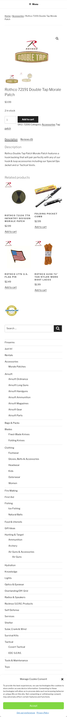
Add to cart (28, 119)
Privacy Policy (43, 713)
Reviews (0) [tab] (26, 139)
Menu (35, 4)
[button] (62, 679)
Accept (33, 705)
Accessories (18, 16)
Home (8, 16)
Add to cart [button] (11, 231)
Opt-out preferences (26, 713)
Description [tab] (11, 139)
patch (8, 128)
